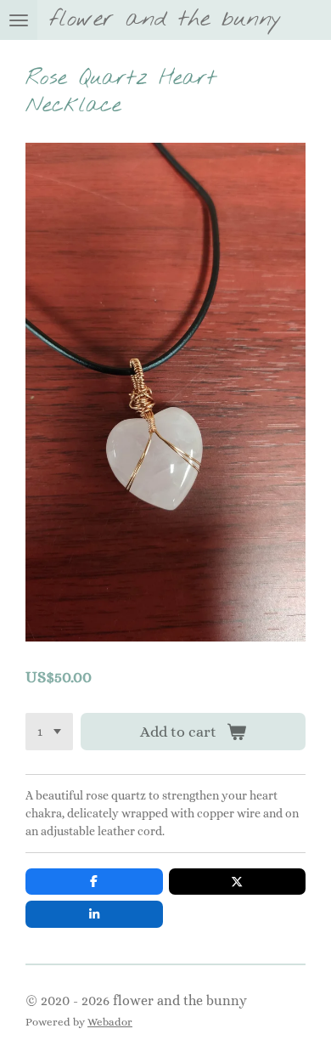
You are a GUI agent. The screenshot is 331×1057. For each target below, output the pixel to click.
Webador (109, 1021)
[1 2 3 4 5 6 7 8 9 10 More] (49, 731)
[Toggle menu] (18, 20)
